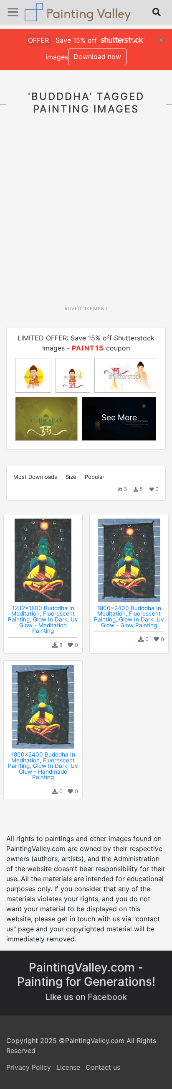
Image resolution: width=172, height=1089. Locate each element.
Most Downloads (35, 476)
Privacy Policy (28, 1067)
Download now (97, 56)
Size (71, 476)
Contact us (103, 1067)
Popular (94, 476)
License (68, 1067)
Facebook (107, 997)
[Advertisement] (86, 215)
